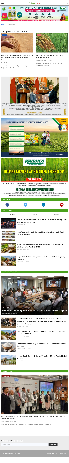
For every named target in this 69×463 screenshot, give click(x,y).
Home (2, 24)
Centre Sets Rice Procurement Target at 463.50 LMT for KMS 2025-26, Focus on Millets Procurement (17, 57)
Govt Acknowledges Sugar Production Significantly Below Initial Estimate (41, 344)
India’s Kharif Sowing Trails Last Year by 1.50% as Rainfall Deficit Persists (42, 357)
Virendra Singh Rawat (41, 60)
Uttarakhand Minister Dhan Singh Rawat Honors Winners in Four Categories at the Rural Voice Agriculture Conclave (33, 417)
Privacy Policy (62, 453)
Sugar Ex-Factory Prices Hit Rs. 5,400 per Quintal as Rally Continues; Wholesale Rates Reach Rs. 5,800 (40, 245)
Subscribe (53, 444)
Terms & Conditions (52, 453)
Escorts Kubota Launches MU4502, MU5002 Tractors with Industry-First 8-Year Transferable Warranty (42, 221)
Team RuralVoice (5, 62)
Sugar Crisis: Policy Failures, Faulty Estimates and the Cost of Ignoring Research (41, 258)
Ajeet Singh (20, 249)
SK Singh (19, 326)
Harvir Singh (20, 261)
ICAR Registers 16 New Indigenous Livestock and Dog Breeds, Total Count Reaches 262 (40, 233)
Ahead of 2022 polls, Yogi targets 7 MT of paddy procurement (50, 56)
